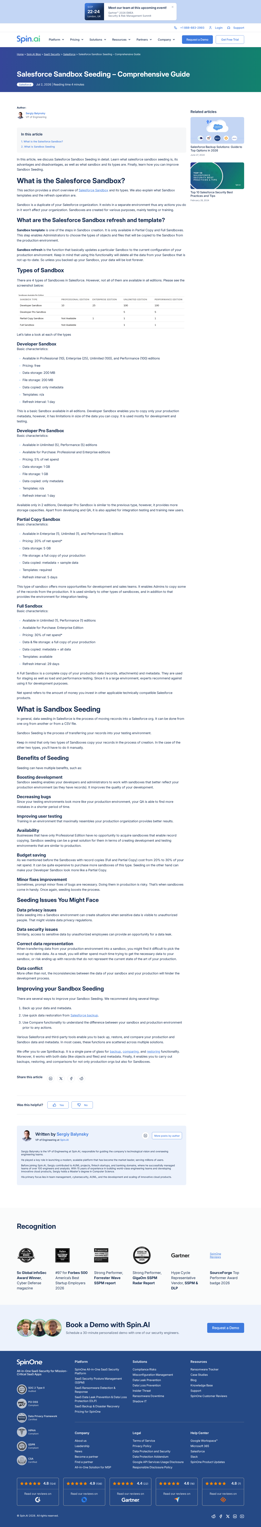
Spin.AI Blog (34, 54)
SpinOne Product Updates (208, 1462)
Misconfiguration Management (153, 1374)
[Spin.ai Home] (28, 39)
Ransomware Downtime (148, 1396)
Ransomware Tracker (205, 1369)
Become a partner (86, 1456)
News (78, 1451)
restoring (153, 1051)
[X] (228, 1516)
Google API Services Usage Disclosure (158, 1462)
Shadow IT (140, 1401)
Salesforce (69, 54)
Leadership (82, 1446)
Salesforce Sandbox (93, 190)
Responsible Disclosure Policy (152, 1467)
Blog (194, 1380)
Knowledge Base (202, 1385)
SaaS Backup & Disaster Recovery (97, 1406)
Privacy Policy (142, 1446)
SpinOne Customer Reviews (209, 1396)
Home (20, 54)
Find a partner (84, 1462)
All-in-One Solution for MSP (93, 1467)
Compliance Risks (144, 1369)
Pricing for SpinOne (87, 1411)
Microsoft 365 (200, 1446)
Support (196, 1390)
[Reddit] (213, 1516)
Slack (194, 1456)
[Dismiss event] (172, 6)
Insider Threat (142, 1390)
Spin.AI (64, 1139)
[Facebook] (221, 1516)
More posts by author (167, 1135)
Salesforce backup (84, 1015)
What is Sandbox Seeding (39, 146)
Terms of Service (144, 1440)
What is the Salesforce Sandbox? (43, 141)
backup (115, 1051)
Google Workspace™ (204, 1440)
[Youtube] (242, 1516)
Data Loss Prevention (147, 1385)
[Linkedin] (235, 1516)
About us (80, 1440)
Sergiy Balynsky (35, 113)
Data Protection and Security (151, 1451)
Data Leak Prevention (147, 1380)
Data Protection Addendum (150, 1456)
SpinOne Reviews (215, 1255)
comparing (131, 1051)
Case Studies (199, 1374)
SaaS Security (52, 54)
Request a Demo (225, 1328)
